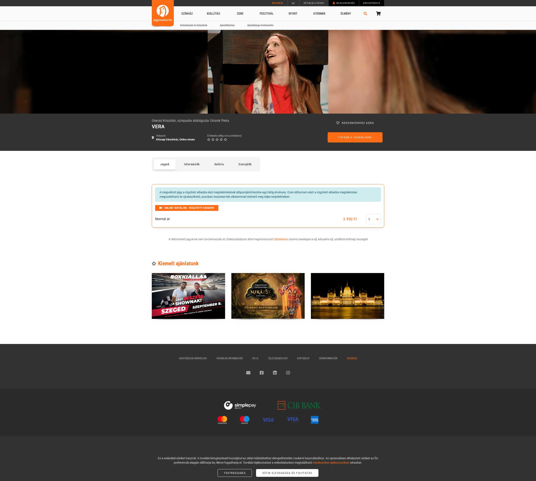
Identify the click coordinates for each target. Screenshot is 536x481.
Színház (187, 13)
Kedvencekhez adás (358, 123)
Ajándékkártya (227, 25)
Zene (240, 13)
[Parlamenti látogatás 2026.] (347, 296)
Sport (293, 13)
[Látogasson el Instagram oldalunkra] (288, 373)
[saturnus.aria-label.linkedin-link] (275, 373)
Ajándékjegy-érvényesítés (260, 25)
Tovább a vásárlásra (355, 137)
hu (293, 3)
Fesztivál (266, 13)
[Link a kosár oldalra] (378, 13)
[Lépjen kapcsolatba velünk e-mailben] (248, 373)
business (277, 3)
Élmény (346, 13)
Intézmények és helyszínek (193, 25)
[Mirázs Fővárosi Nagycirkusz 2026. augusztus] (268, 296)
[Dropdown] (377, 219)
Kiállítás (213, 13)
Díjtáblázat (281, 239)
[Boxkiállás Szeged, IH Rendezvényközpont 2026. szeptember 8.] (188, 296)
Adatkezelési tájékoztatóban (331, 462)
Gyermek (319, 13)
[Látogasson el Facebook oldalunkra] (262, 373)
